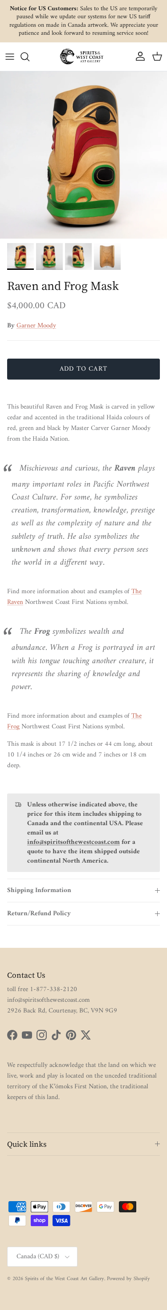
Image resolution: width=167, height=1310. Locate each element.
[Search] (29, 56)
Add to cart (83, 369)
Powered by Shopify (128, 1279)
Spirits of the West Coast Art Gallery (64, 1279)
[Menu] (10, 56)
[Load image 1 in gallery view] (83, 155)
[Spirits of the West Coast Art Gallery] (84, 56)
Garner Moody (36, 326)
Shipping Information (39, 890)
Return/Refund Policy (39, 914)
